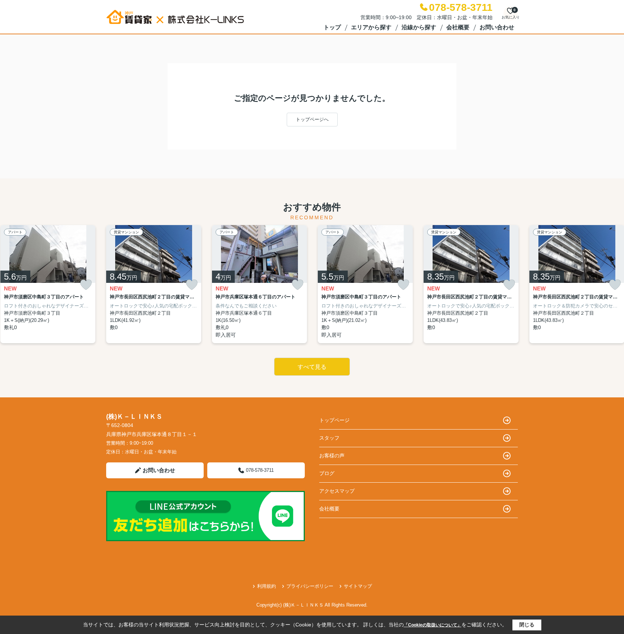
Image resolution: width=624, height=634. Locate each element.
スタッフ (329, 438)
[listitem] (154, 284)
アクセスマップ (337, 491)
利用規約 (266, 586)
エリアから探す (371, 27)
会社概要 (457, 27)
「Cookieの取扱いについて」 (433, 624)
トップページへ (312, 119)
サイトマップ (358, 586)
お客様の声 (331, 455)
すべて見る (312, 367)
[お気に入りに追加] (86, 285)
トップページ (334, 420)
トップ (332, 27)
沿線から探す (419, 27)
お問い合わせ (497, 27)
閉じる (526, 624)
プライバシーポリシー (309, 586)
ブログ (326, 473)
